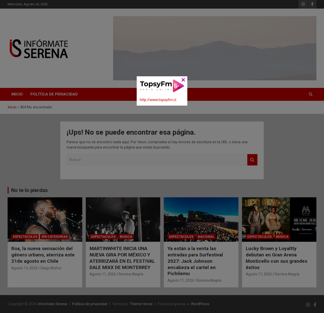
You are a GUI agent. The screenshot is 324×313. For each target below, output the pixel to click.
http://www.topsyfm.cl (158, 100)
